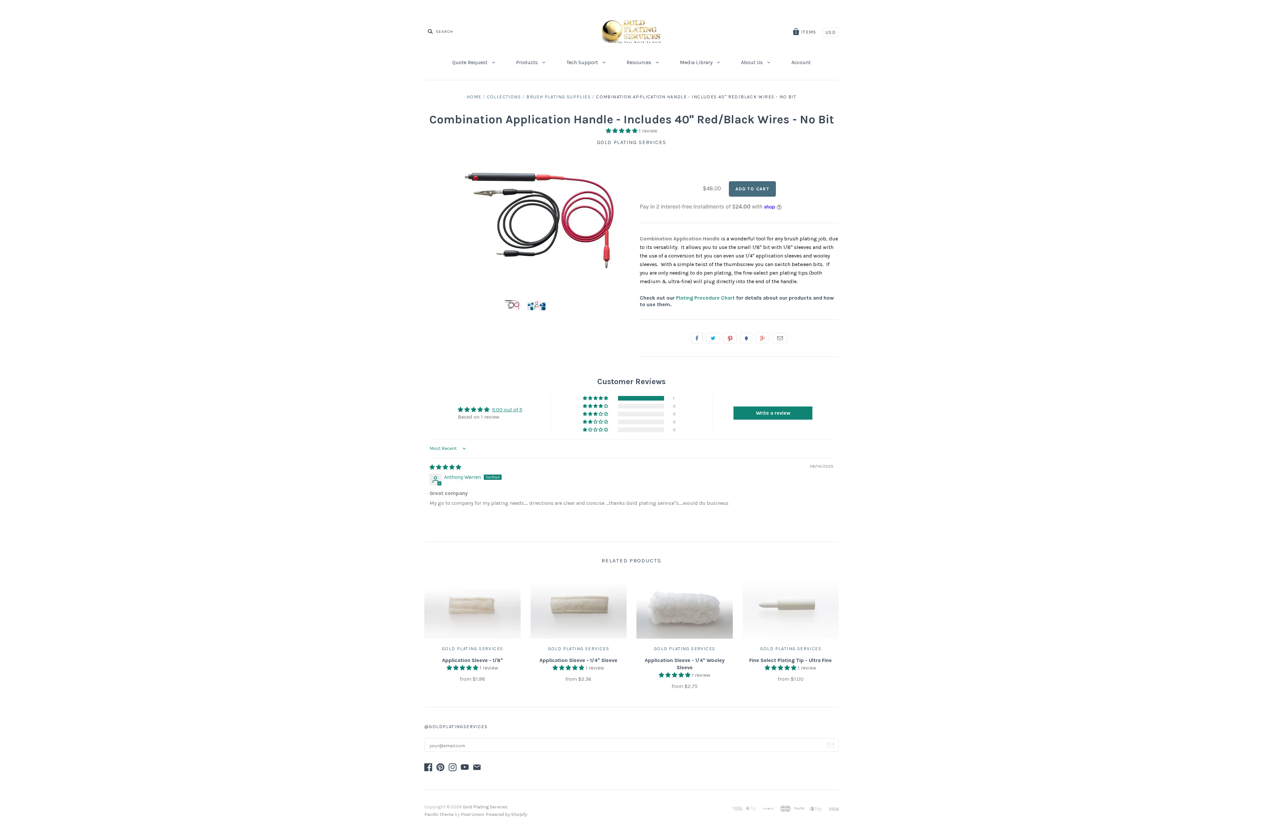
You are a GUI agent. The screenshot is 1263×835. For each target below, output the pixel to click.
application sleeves (779, 256)
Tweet (713, 338)
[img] (445, 467)
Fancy (746, 338)
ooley (823, 256)
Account (801, 62)
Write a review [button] (773, 413)
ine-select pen (762, 273)
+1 (762, 338)
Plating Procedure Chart (705, 298)
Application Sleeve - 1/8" (472, 660)
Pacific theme (439, 814)
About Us (752, 62)
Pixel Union (472, 814)
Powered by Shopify (506, 814)
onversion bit (687, 256)
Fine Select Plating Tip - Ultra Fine (790, 660)
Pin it (730, 338)
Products (527, 62)
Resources (640, 62)
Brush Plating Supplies (558, 97)
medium (650, 281)
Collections (504, 97)
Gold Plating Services (631, 142)
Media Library (697, 62)
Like (697, 338)
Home (474, 97)
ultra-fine (679, 281)
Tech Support (582, 62)
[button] (622, 131)
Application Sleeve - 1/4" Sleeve (578, 660)
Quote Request (470, 62)
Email (780, 338)
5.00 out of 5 (507, 409)
